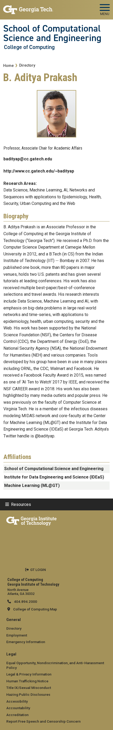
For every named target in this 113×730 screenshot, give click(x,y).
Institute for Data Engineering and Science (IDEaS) (54, 477)
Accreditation (17, 715)
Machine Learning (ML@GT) (32, 485)
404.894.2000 (25, 601)
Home (8, 65)
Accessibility (17, 701)
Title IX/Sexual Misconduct (28, 687)
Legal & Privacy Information (29, 674)
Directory (27, 65)
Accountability (18, 708)
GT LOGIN (38, 570)
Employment (16, 635)
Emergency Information (25, 642)
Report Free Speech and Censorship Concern (43, 721)
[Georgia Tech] (31, 520)
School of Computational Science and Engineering (52, 33)
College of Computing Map (35, 609)
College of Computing (29, 47)
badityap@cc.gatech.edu (27, 158)
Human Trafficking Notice (27, 681)
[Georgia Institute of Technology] (28, 7)
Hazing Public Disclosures (28, 694)
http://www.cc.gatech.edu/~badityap (38, 171)
